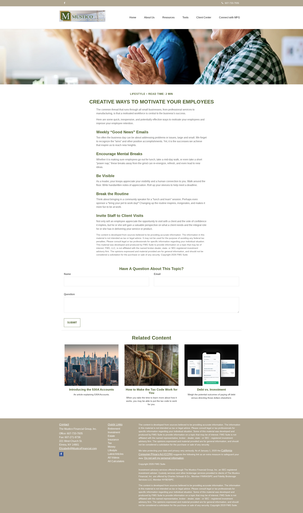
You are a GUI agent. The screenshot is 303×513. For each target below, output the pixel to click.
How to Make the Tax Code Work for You (151, 391)
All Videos (113, 457)
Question (69, 294)
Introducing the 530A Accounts (91, 389)
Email (157, 274)
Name (67, 274)
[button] (149, 17)
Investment (114, 432)
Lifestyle (112, 450)
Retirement (114, 428)
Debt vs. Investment (211, 389)
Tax (110, 443)
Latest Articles (115, 454)
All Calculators (116, 461)
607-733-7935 (232, 3)
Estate (111, 436)
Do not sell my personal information (164, 458)
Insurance (113, 439)
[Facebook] (64, 3)
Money (111, 446)
